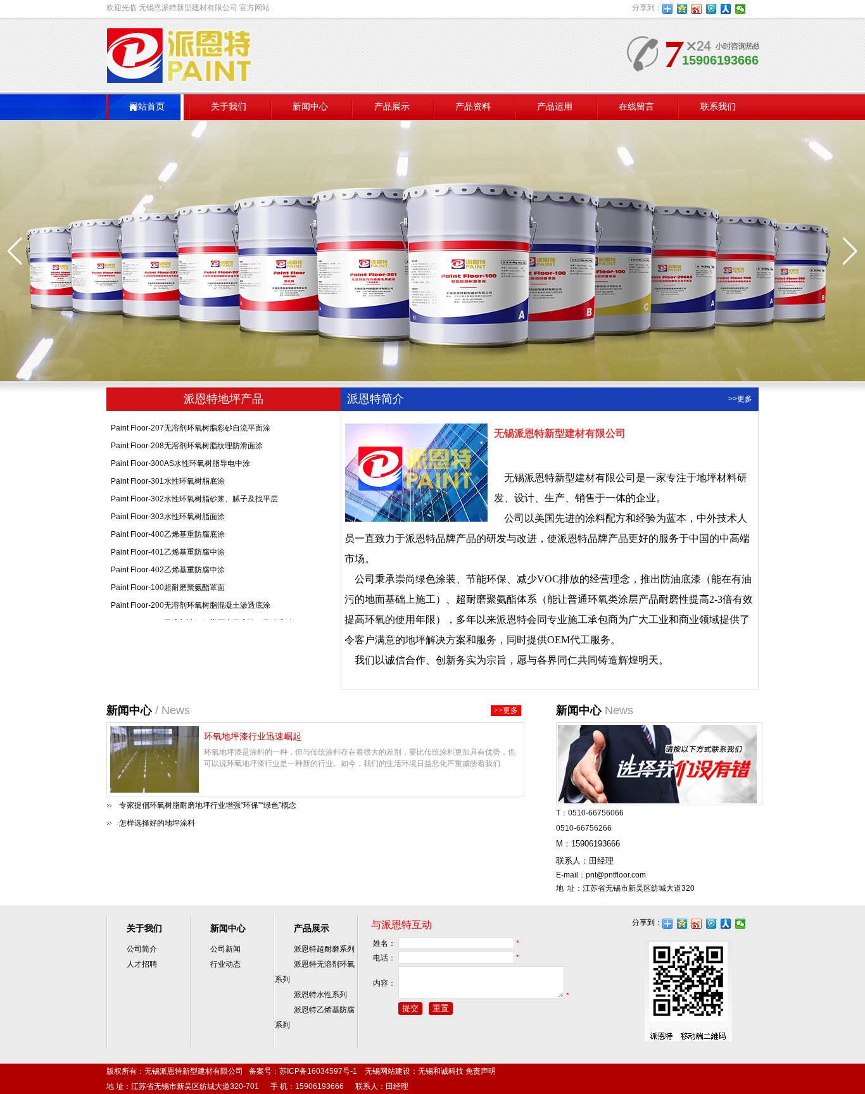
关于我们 (228, 106)
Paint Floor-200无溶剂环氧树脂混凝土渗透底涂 (190, 595)
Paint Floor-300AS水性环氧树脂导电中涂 (180, 454)
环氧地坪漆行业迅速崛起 (252, 736)
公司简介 (142, 949)
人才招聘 (142, 964)
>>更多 (740, 398)
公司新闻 (225, 949)
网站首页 (147, 106)
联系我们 (718, 106)
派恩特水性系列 (320, 994)
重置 (440, 1008)
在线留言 (636, 106)
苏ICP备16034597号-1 (318, 1071)
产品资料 (473, 106)
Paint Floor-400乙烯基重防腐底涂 (168, 524)
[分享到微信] (740, 9)
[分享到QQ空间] (682, 9)
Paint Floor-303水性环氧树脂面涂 (168, 507)
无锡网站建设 (387, 1071)
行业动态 (225, 964)
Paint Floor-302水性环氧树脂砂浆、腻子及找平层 (194, 489)
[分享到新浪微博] (696, 9)
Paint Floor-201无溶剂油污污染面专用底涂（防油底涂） (206, 613)
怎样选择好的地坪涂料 (157, 823)
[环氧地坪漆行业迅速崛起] (154, 790)
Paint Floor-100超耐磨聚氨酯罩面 (168, 578)
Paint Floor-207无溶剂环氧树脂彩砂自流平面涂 (190, 418)
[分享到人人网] (726, 9)
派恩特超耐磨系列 (324, 949)
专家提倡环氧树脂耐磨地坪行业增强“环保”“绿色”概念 (207, 805)
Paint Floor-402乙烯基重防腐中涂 (168, 560)
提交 (410, 1008)
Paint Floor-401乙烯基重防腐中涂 (168, 542)
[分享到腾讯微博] (711, 9)
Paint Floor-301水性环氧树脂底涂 (168, 471)
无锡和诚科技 (441, 1071)
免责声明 (480, 1071)
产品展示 (392, 106)
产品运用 (554, 106)
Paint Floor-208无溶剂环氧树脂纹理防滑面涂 (187, 436)
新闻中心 (310, 106)
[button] (850, 251)
